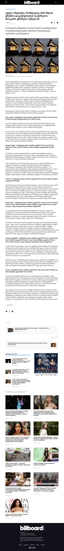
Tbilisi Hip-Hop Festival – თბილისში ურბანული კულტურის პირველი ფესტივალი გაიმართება (17, 465)
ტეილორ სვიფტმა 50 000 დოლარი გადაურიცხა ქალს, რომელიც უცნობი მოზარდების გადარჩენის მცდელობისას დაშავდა (20, 371)
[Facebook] (29, 548)
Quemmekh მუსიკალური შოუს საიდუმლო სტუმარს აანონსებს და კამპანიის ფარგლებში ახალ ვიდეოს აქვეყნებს (45, 489)
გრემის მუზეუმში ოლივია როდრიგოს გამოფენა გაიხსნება (44, 464)
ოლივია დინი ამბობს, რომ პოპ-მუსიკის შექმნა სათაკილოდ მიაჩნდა (16, 515)
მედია (37, 544)
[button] (6, 2)
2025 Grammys (10, 305)
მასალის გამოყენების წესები (27, 533)
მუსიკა (14, 9)
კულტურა (26, 544)
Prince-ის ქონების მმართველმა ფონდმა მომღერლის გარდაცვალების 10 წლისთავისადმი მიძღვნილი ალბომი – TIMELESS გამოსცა (21, 361)
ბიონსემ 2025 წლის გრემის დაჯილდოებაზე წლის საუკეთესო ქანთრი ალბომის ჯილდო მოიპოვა (27, 343)
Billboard (8, 22)
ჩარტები (43, 544)
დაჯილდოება (8, 9)
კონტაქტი (22, 532)
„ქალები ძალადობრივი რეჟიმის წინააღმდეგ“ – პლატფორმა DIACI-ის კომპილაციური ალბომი (32, 329)
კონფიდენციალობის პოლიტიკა (28, 535)
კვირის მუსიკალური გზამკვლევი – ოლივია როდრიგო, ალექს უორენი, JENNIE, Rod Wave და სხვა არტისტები (46, 439)
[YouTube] (34, 548)
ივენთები (32, 544)
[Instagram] (32, 548)
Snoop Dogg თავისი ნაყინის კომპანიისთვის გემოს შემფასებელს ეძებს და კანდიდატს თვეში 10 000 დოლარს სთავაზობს (17, 490)
